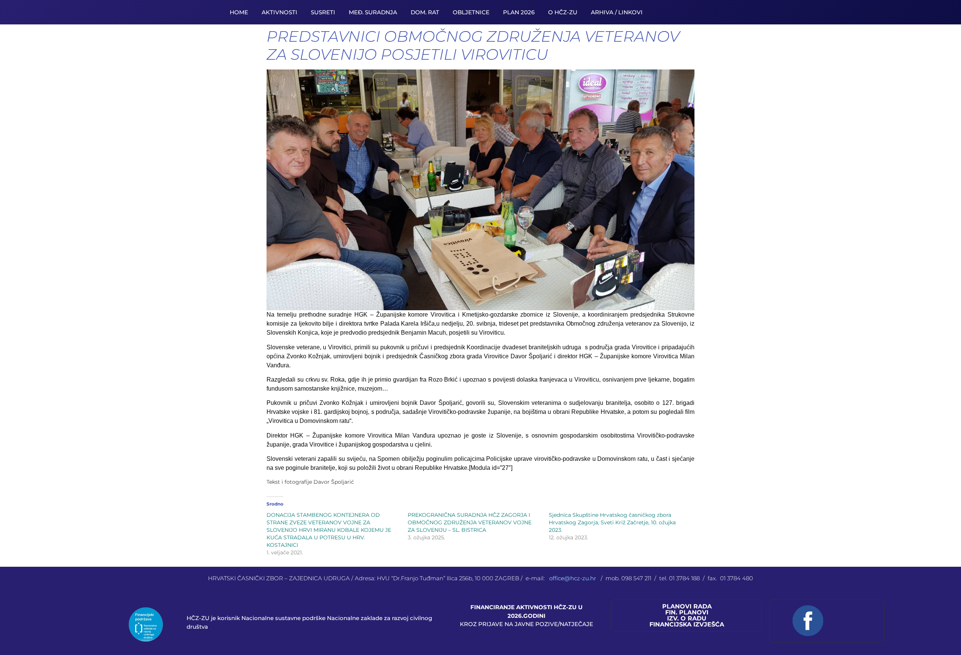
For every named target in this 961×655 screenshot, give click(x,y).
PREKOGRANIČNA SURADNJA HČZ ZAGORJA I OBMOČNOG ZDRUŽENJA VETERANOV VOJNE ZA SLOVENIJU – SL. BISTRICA (470, 522)
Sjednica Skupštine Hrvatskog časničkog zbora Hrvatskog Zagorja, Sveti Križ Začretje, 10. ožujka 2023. (612, 522)
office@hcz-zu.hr (573, 578)
